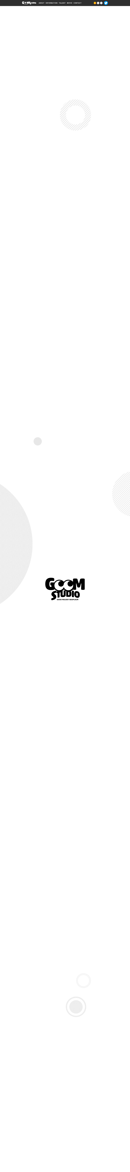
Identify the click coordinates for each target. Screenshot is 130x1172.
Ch (101, 3)
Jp (95, 3)
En (98, 3)
